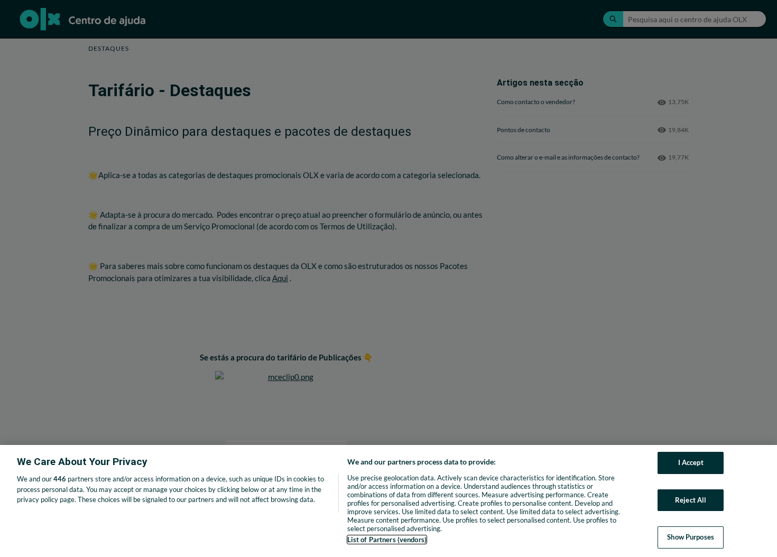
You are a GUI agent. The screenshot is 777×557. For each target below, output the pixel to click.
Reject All (690, 500)
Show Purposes (690, 537)
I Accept (691, 462)
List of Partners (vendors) (387, 539)
